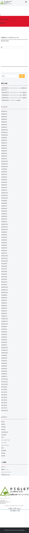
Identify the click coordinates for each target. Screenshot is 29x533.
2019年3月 (4, 339)
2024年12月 (4, 161)
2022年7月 (4, 237)
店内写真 (3, 450)
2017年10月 (4, 384)
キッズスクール (5, 440)
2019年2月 (4, 342)
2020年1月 (4, 316)
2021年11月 (4, 258)
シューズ (3, 442)
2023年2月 (4, 219)
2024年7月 (4, 174)
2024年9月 (4, 169)
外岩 (2, 448)
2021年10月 (4, 261)
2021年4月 (4, 276)
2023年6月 (4, 208)
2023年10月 (4, 198)
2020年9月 (4, 295)
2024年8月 (4, 171)
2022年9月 (4, 232)
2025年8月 (4, 140)
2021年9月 (4, 263)
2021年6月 (4, 271)
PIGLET (3, 429)
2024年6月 (4, 177)
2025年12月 (4, 129)
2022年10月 (4, 229)
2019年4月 (4, 337)
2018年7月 (4, 360)
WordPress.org (5, 474)
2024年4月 (4, 182)
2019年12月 (4, 318)
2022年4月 (4, 245)
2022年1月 (4, 253)
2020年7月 (4, 300)
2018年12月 (4, 347)
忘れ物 (3, 453)
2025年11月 (4, 132)
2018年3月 (4, 371)
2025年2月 (4, 156)
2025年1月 (4, 158)
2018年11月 (4, 350)
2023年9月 (4, 200)
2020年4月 (4, 308)
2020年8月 (4, 297)
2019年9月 (4, 326)
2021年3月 (4, 279)
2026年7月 (4, 111)
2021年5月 (4, 274)
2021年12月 (4, 255)
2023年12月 (4, 192)
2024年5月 (4, 179)
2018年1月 (4, 376)
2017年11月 (4, 381)
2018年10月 (4, 353)
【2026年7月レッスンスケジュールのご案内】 (14, 92)
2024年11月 (4, 164)
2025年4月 (4, 150)
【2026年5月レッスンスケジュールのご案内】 (14, 97)
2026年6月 (4, 114)
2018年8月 (4, 358)
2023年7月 (4, 206)
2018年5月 (4, 366)
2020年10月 (4, 292)
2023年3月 (4, 216)
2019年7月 (4, 329)
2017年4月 (4, 400)
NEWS (3, 424)
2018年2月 (4, 373)
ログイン (3, 467)
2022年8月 (4, 234)
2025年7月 (4, 143)
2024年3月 (4, 185)
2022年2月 (4, 250)
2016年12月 (4, 410)
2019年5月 (4, 334)
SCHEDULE (4, 432)
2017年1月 (4, 408)
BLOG (3, 421)
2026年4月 (4, 119)
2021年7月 (4, 269)
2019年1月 (4, 345)
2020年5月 (4, 305)
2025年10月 (4, 135)
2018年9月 (4, 355)
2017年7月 (4, 392)
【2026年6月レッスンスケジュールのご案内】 (14, 95)
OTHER (3, 427)
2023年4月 (4, 213)
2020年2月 (4, 313)
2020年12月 (4, 287)
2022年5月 (4, 242)
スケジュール (5, 445)
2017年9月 (4, 387)
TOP (2, 437)
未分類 (3, 455)
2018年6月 (4, 363)
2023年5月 (4, 211)
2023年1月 (4, 221)
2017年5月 (4, 397)
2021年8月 (4, 266)
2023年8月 (4, 203)
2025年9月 (4, 137)
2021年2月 (4, 282)
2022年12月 (4, 224)
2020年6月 (4, 303)
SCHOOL (3, 434)
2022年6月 (4, 240)
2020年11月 (4, 290)
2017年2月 (4, 405)
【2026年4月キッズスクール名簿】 (11, 100)
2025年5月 (4, 148)
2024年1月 (4, 190)
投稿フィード (5, 469)
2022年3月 (4, 248)
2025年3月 (4, 153)
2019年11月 (4, 321)
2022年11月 (4, 227)
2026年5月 (4, 116)
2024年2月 (4, 187)
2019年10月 (4, 324)
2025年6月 (4, 145)
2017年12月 (4, 379)
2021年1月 (4, 284)
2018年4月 (4, 368)
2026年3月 (4, 122)
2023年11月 (4, 195)
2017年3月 (4, 402)
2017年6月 (4, 394)
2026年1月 (4, 127)
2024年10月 (4, 166)
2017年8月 (4, 389)
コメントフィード (6, 472)
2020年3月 (4, 311)
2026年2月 (4, 124)
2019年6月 (4, 332)
